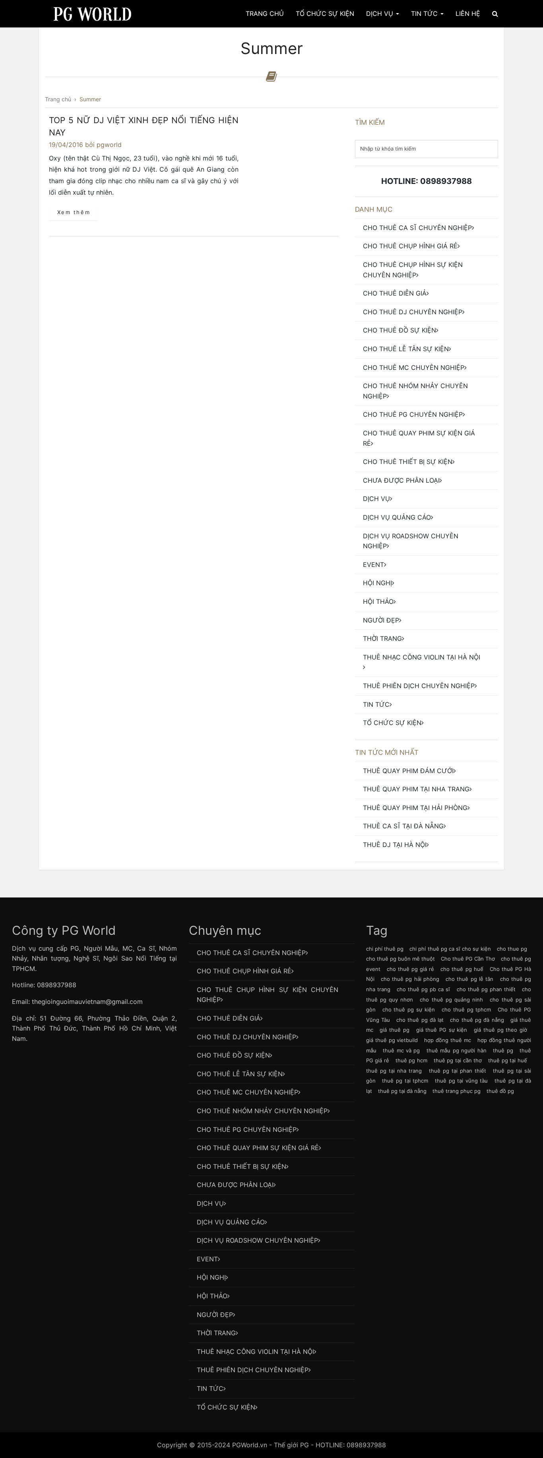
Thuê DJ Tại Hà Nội (395, 845)
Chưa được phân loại (401, 480)
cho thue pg (512, 949)
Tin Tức (425, 13)
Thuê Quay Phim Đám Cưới (408, 771)
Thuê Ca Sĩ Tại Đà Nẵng (403, 826)
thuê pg (503, 1050)
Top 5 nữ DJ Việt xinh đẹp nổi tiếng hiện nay (144, 126)
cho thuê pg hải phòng (410, 979)
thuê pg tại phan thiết (458, 1070)
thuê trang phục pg (456, 1091)
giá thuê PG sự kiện (441, 1030)
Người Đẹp (381, 620)
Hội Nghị (377, 583)
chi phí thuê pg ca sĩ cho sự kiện (450, 949)
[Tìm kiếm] (495, 13)
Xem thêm (74, 212)
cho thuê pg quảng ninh (451, 999)
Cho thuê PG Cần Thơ (468, 958)
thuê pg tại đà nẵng (402, 1091)
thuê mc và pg (401, 1050)
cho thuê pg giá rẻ (410, 969)
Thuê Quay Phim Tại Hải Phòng (415, 808)
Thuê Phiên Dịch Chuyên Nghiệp (419, 686)
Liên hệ (468, 13)
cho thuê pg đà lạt (420, 1020)
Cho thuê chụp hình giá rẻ (410, 246)
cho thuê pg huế (461, 969)
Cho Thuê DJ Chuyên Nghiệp (412, 312)
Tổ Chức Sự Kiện (325, 13)
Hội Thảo (378, 601)
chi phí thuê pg (384, 949)
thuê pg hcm (411, 1060)
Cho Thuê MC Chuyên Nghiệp (413, 367)
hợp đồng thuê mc (447, 1040)
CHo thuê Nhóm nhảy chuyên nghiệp (415, 391)
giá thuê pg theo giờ (500, 1030)
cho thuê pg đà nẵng (477, 1020)
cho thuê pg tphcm (466, 1009)
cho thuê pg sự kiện (408, 1009)
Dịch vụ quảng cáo (397, 517)
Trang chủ (265, 13)
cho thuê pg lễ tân (469, 979)
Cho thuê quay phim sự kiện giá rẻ (419, 438)
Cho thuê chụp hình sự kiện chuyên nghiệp (413, 270)
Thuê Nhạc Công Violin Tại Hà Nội (421, 657)
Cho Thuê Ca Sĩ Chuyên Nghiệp (417, 228)
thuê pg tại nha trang (394, 1070)
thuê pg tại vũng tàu (461, 1080)
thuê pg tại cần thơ (458, 1060)
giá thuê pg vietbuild (392, 1040)
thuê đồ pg (500, 1091)
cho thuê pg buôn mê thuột (400, 958)
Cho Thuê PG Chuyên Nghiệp (413, 414)
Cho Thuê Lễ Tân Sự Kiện (406, 349)
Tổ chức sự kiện (392, 723)
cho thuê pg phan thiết (486, 989)
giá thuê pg (394, 1030)
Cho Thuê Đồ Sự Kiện (399, 330)
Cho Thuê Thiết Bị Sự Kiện (407, 462)
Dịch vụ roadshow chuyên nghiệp (410, 541)
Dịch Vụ (380, 13)
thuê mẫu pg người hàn (457, 1050)
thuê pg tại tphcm (405, 1080)
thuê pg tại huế (507, 1060)
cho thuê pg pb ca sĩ (423, 989)
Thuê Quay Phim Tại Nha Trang (416, 789)
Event (373, 565)
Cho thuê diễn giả (395, 293)
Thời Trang (382, 638)
